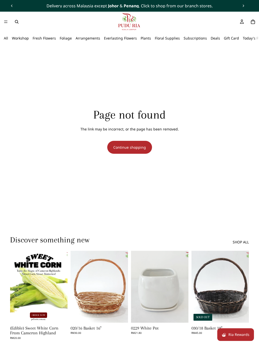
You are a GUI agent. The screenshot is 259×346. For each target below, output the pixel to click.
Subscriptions (195, 38)
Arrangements (88, 38)
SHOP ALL (241, 242)
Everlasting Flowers (120, 38)
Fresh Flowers (44, 38)
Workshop (20, 38)
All (6, 38)
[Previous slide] (11, 5)
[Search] (16, 21)
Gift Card (231, 38)
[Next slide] (243, 5)
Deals (215, 38)
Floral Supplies (167, 38)
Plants (146, 38)
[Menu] (6, 22)
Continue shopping (129, 147)
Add (124, 314)
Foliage (66, 38)
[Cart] (252, 21)
